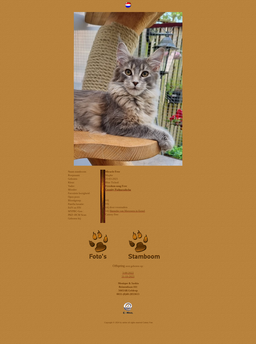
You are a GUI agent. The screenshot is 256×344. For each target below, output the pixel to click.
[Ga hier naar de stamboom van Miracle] (148, 258)
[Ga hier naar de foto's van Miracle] (108, 258)
